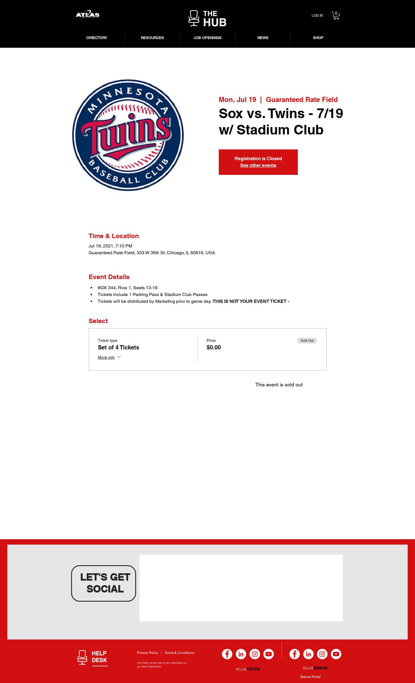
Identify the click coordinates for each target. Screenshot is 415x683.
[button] (336, 15)
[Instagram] (255, 654)
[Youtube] (268, 654)
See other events (258, 165)
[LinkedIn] (241, 654)
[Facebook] (227, 654)
